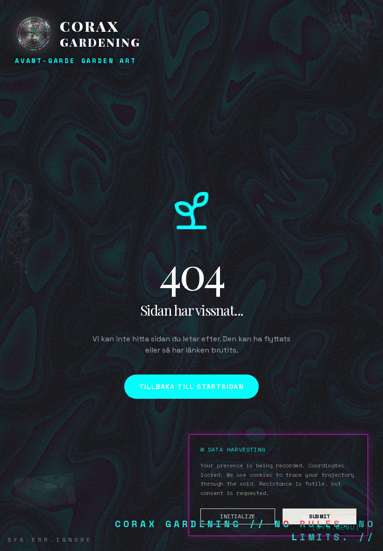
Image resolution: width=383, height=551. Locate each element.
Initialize (237, 516)
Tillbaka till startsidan (191, 386)
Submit (319, 516)
